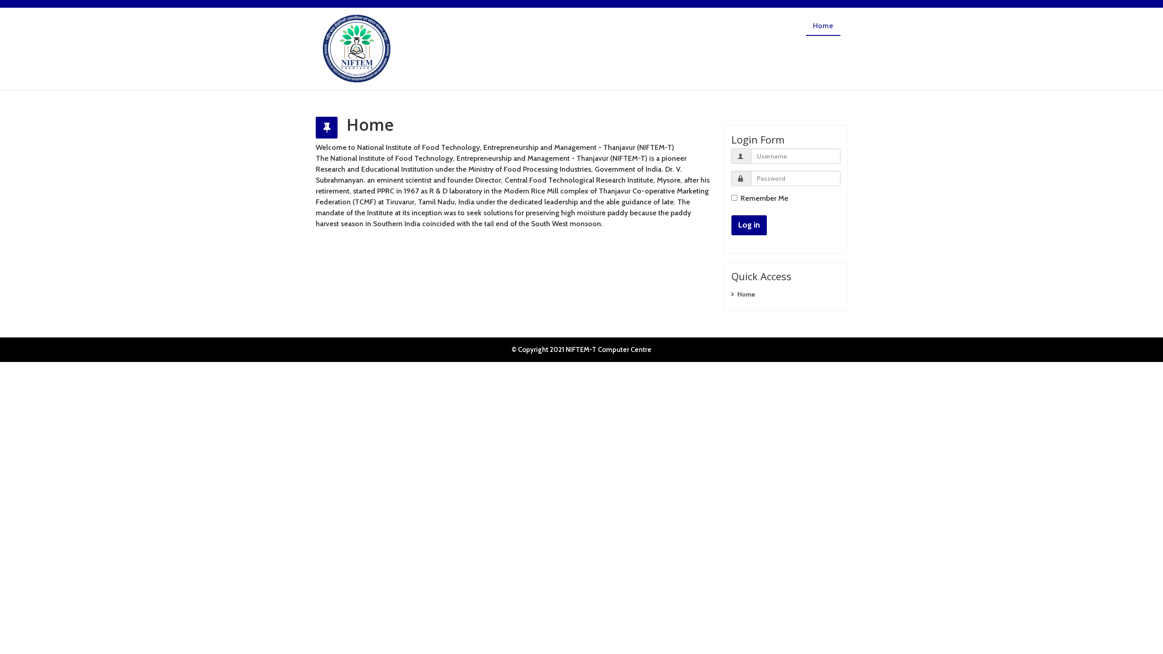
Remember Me (764, 198)
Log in (749, 225)
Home (823, 25)
